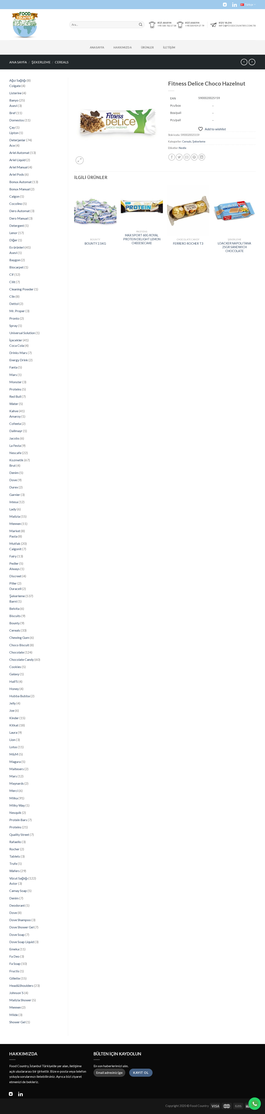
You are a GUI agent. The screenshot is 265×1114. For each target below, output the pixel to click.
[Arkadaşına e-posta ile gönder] (186, 157)
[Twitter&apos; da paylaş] (179, 157)
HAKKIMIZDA (122, 47)
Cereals (62, 62)
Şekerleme (41, 62)
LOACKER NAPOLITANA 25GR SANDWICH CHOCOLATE (234, 247)
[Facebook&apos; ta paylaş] (171, 157)
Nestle (182, 148)
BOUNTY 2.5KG (95, 243)
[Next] (255, 223)
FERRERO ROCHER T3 (188, 243)
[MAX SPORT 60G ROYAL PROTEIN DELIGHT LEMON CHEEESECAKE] (141, 206)
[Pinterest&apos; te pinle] (194, 157)
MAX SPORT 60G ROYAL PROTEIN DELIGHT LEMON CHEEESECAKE (141, 239)
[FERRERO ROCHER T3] (188, 210)
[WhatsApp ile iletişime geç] (254, 1103)
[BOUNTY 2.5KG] (95, 210)
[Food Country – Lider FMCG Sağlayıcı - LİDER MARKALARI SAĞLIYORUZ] (36, 24)
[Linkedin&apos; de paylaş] (201, 157)
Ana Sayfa (18, 62)
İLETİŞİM (169, 47)
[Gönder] (140, 24)
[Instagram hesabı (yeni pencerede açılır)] (224, 4)
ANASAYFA (97, 47)
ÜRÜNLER (147, 47)
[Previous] (74, 223)
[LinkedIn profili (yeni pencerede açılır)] (234, 4)
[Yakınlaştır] (80, 160)
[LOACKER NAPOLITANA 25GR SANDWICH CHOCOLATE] (234, 210)
